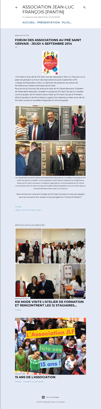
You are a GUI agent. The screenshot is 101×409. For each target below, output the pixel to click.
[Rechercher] (84, 6)
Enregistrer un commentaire (33, 382)
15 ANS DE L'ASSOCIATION (35, 377)
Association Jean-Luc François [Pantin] (48, 9)
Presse (33, 210)
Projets (38, 210)
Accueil (28, 22)
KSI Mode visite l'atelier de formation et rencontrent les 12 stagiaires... (49, 303)
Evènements (25, 210)
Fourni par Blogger (52, 397)
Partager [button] (18, 207)
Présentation (48, 22)
